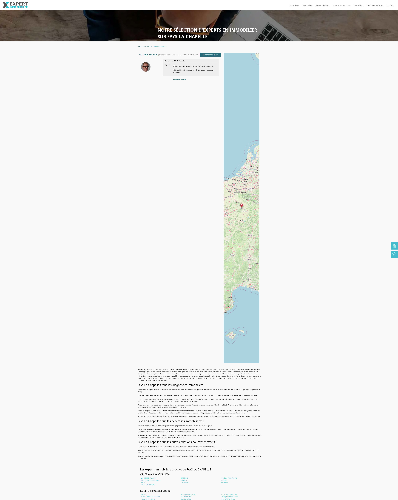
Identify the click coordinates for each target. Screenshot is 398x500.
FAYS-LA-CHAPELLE (160, 46)
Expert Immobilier (143, 46)
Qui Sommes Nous (375, 5)
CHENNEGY (185, 482)
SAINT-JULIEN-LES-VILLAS (229, 497)
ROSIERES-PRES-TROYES (229, 478)
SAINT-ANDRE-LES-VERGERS (150, 497)
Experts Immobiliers (341, 5)
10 (151, 46)
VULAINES (224, 480)
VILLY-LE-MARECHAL (148, 485)
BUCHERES (184, 478)
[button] (241, 205)
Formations (358, 5)
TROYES (143, 495)
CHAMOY (184, 480)
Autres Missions (322, 5)
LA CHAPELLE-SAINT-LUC (229, 495)
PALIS (143, 482)
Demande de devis (210, 55)
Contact (390, 5)
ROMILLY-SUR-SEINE (188, 495)
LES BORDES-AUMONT (148, 478)
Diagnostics (307, 5)
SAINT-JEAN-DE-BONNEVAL (150, 480)
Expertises (294, 5)
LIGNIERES (224, 482)
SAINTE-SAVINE (186, 497)
